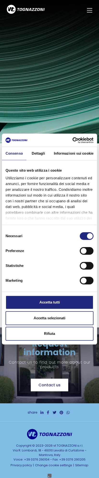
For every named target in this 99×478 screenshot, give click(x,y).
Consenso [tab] (14, 153)
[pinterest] (61, 412)
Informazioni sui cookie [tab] (73, 153)
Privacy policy (21, 465)
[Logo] (26, 10)
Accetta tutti (49, 302)
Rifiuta (49, 334)
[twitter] (54, 412)
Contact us (49, 385)
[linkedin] (41, 412)
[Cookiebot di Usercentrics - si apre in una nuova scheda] (72, 140)
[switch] (86, 251)
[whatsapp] (68, 412)
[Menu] (90, 10)
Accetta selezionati (49, 318)
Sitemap (81, 465)
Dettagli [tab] (38, 153)
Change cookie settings (53, 465)
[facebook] (48, 412)
